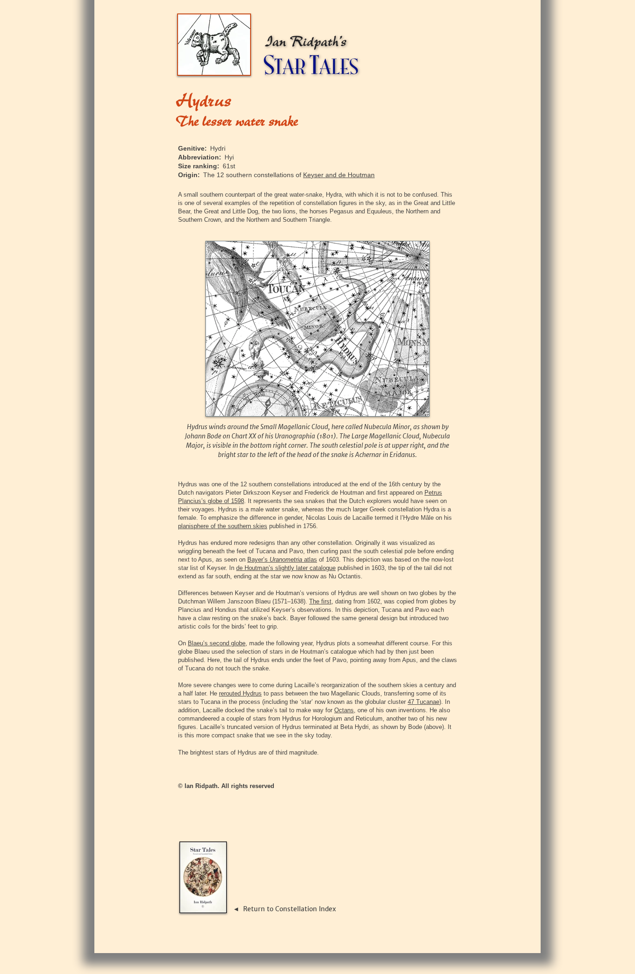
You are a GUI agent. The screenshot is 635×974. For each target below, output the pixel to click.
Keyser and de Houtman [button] (339, 175)
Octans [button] (344, 710)
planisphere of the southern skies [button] (222, 526)
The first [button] (320, 601)
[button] (282, 559)
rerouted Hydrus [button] (240, 693)
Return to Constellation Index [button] (289, 909)
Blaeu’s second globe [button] (216, 643)
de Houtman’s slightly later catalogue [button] (286, 567)
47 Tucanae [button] (423, 701)
